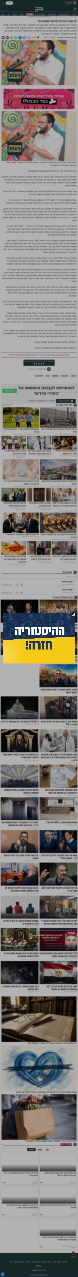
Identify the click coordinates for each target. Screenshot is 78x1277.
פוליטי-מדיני (52, 14)
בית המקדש (64, 376)
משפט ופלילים (40, 14)
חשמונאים (55, 376)
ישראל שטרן (39, 376)
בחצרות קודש (64, 14)
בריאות (22, 14)
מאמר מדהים (67, 590)
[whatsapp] (16, 37)
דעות (14, 14)
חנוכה (47, 376)
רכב (8, 14)
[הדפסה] (11, 37)
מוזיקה (29, 14)
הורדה (9, 3)
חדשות (74, 14)
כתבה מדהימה (67, 582)
